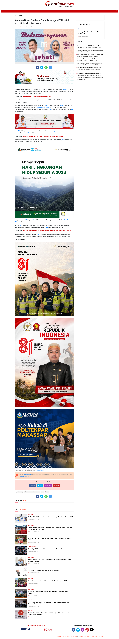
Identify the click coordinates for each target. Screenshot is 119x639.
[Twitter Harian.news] (78, 630)
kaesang (20, 492)
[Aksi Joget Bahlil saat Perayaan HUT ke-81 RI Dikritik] (21, 572)
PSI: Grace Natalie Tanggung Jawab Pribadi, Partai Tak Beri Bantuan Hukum (47, 231)
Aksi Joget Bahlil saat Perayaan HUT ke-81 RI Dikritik (43, 570)
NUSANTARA (31, 514)
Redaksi (59, 636)
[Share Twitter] (42, 67)
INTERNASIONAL (13, 11)
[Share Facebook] (37, 67)
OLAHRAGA (34, 11)
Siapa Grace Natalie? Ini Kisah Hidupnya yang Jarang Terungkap (43, 136)
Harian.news (27, 474)
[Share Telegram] (50, 67)
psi (42, 492)
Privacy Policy (94, 636)
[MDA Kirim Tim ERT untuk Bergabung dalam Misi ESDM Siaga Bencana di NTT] (21, 540)
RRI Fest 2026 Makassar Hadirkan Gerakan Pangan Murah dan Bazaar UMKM (51, 517)
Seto (61, 105)
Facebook (32, 485)
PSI (47, 105)
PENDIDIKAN (26, 11)
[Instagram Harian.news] (82, 630)
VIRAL (94, 11)
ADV (63, 11)
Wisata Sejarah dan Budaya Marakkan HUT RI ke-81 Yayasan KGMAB (48, 581)
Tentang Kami (66, 636)
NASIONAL (30, 610)
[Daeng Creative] (48, 630)
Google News (39, 470)
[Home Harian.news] (59, 4)
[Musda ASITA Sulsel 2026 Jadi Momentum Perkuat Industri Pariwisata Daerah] (21, 593)
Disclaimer (101, 636)
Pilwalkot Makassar (43, 107)
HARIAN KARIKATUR (87, 11)
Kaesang (64, 89)
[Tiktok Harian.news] (92, 629)
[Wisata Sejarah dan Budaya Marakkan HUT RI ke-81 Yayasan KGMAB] (21, 582)
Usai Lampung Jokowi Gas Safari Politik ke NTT (38, 96)
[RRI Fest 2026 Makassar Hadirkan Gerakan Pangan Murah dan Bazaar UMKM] (21, 518)
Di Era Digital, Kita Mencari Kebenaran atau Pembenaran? (45, 549)
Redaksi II (20, 27)
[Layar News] (24, 629)
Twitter (40, 485)
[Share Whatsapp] (46, 67)
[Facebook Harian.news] (73, 630)
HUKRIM (41, 11)
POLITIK (78, 11)
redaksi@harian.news (25, 476)
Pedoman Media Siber (84, 636)
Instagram (48, 485)
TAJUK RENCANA (70, 11)
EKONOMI (58, 11)
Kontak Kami (74, 636)
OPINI (20, 11)
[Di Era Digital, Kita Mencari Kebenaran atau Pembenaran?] (21, 550)
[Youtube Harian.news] (87, 630)
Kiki (46, 227)
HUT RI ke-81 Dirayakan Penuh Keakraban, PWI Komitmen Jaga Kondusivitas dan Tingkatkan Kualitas (89, 69)
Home (5, 11)
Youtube (57, 485)
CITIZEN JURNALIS (49, 11)
